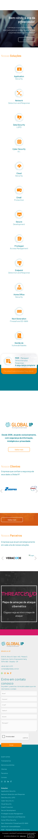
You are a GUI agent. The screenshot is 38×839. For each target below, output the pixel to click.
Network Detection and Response (13, 794)
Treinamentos (6, 761)
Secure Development (8, 810)
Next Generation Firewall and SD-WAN (14, 823)
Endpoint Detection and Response (13, 817)
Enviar (11, 745)
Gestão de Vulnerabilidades (10, 826)
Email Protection (7, 807)
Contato (4, 777)
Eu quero (26, 40)
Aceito (31, 836)
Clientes (4, 769)
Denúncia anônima (7, 765)
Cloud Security (6, 804)
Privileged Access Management (12, 814)
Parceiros (4, 773)
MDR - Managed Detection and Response (15, 830)
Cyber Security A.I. (7, 801)
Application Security (8, 791)
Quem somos (5, 757)
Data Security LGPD (8, 797)
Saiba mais (24, 402)
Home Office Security (8, 820)
